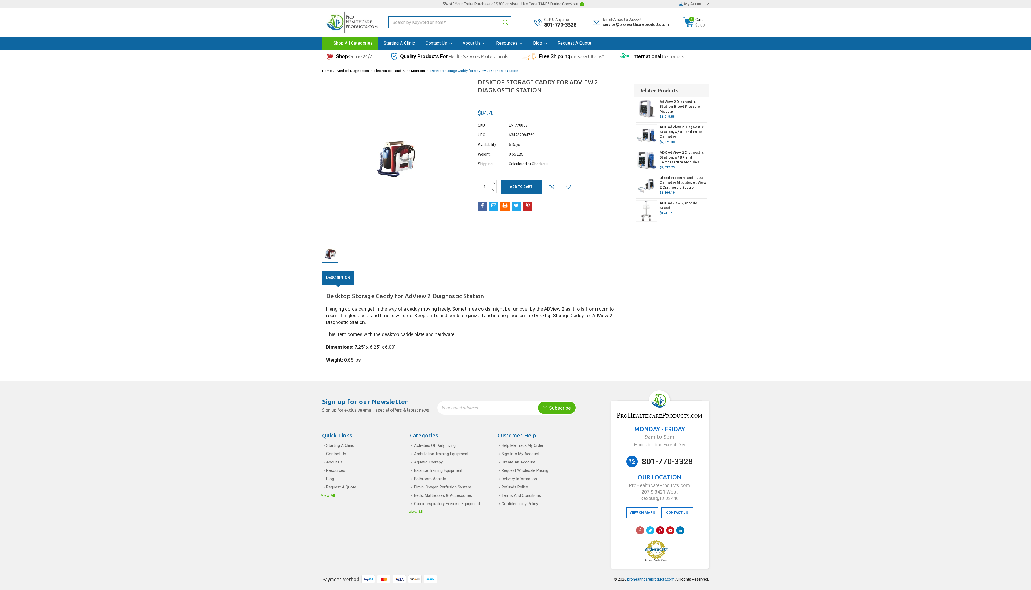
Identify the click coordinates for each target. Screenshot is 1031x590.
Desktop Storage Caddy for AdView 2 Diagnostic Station (474, 71)
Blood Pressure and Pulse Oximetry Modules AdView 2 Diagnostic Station (683, 182)
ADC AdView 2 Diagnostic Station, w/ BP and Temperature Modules (682, 157)
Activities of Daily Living (435, 445)
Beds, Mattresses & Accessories (443, 495)
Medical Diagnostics (353, 71)
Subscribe (559, 408)
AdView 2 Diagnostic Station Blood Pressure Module (680, 106)
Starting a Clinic (399, 43)
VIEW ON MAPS (642, 512)
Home (327, 71)
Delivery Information (519, 478)
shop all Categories (353, 43)
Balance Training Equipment (438, 470)
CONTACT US (677, 512)
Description (338, 277)
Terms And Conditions (521, 495)
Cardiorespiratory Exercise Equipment (447, 503)
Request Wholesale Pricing (525, 470)
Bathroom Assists (430, 478)
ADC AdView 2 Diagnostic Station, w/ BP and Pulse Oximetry (682, 131)
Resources (507, 43)
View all (328, 495)
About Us (472, 43)
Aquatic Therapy (428, 462)
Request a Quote (574, 43)
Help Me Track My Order (522, 445)
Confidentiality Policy (520, 503)
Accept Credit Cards (656, 560)
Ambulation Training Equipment (441, 453)
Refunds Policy (515, 487)
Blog (538, 43)
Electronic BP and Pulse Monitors (399, 71)
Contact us (437, 43)
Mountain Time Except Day (659, 444)
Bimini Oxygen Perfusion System (442, 487)
